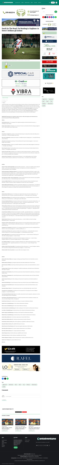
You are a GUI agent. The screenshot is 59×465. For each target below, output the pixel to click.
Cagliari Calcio (5, 384)
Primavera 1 (28, 384)
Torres (24, 384)
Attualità (4, 386)
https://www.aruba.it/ (29, 459)
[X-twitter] (45, 17)
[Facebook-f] (47, 17)
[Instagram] (49, 17)
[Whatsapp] (56, 17)
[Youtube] (43, 17)
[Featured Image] (7, 422)
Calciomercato (11, 384)
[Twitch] (51, 17)
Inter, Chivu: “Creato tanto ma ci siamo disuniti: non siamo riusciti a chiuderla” (34, 428)
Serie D (20, 384)
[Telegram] (54, 17)
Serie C (16, 384)
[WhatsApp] (8, 379)
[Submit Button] (55, 12)
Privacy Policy (27, 441)
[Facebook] (3, 379)
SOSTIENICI (16, 437)
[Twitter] (5, 379)
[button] (49, 2)
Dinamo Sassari (34, 384)
